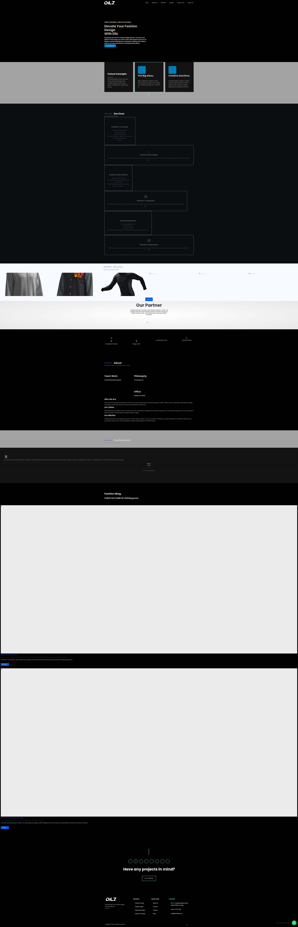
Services (163, 2)
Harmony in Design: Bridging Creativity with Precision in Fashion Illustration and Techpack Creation (34, 657)
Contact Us (180, 2)
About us (190, 2)
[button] (294, 922)
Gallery (171, 2)
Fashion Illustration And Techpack (9, 654)
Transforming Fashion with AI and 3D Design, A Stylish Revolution (22, 820)
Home (146, 2)
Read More (4, 665)
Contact (172, 899)
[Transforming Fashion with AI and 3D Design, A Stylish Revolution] (149, 742)
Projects (154, 2)
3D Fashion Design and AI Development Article (12, 817)
